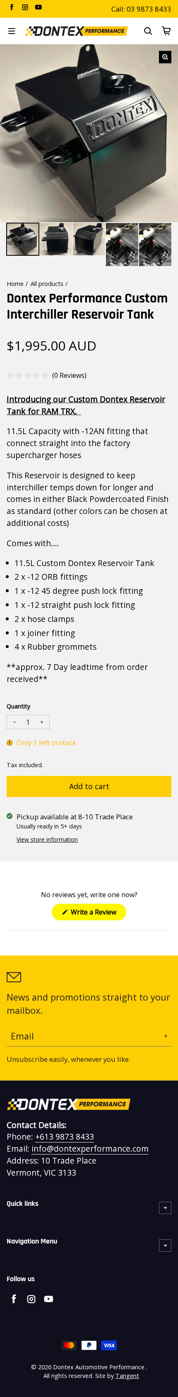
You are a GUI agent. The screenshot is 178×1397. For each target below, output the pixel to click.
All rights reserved (67, 1376)
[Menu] (12, 31)
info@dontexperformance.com (90, 1148)
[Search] (148, 31)
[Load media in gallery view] (23, 239)
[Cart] (166, 31)
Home (15, 284)
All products (47, 284)
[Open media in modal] (165, 57)
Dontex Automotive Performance (98, 1367)
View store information (47, 839)
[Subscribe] (166, 1036)
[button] (47, 375)
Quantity (18, 706)
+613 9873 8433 (64, 1136)
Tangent (127, 1376)
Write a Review (97, 913)
